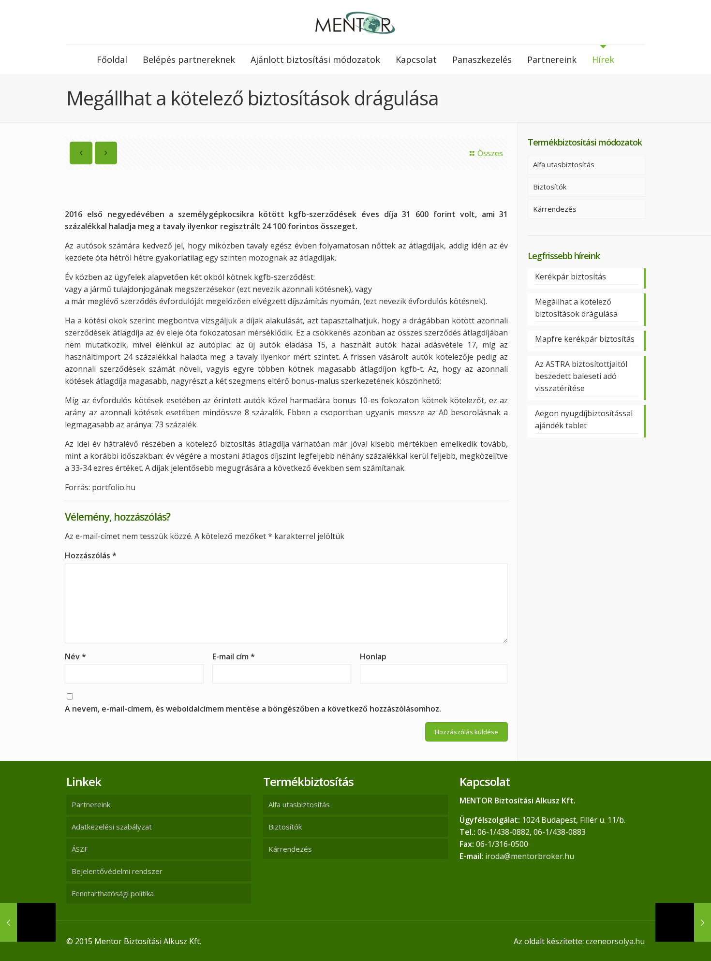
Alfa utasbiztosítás (563, 164)
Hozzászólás (91, 555)
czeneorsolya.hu (615, 941)
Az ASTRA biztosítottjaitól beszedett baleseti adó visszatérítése (581, 376)
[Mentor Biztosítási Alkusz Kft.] (355, 22)
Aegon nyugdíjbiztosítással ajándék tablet (584, 419)
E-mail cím (233, 656)
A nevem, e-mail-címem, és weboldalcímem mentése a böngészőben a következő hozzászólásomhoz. (253, 708)
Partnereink (91, 804)
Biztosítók (549, 186)
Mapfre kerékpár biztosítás (585, 339)
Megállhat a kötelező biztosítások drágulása (576, 307)
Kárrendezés (555, 209)
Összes (490, 153)
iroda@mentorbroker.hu (529, 856)
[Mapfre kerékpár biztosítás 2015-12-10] (28, 922)
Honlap (373, 656)
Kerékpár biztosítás (570, 276)
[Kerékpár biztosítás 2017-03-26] (683, 922)
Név (75, 656)
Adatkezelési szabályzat (112, 826)
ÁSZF (80, 849)
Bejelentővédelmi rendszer (117, 871)
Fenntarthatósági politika (113, 893)
